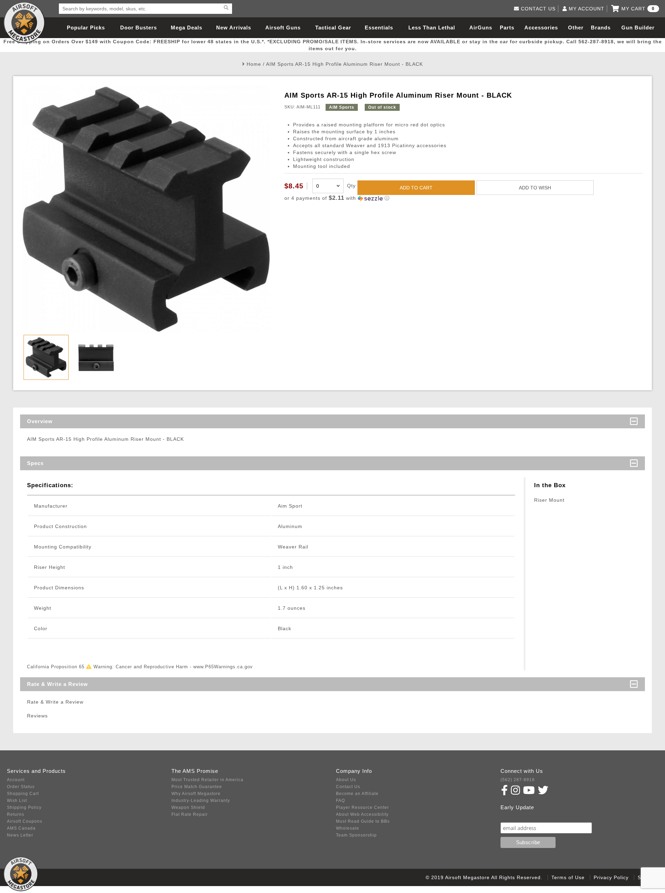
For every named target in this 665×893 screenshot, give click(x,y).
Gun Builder (638, 27)
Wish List (17, 800)
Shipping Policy (24, 807)
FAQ (340, 800)
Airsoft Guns (283, 27)
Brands (601, 27)
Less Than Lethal (431, 27)
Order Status (21, 786)
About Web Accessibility (362, 814)
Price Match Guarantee (196, 786)
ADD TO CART (416, 187)
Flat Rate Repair (189, 814)
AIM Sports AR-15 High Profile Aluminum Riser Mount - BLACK (344, 64)
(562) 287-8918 (517, 779)
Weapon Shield (188, 807)
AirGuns (480, 27)
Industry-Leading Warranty (200, 800)
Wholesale (347, 828)
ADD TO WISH (535, 187)
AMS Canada (21, 828)
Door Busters (138, 27)
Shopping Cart (23, 793)
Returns (15, 814)
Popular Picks (86, 27)
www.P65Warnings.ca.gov (223, 666)
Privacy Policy (611, 877)
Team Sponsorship (356, 835)
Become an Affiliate (357, 793)
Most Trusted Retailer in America (207, 779)
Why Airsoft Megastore (196, 793)
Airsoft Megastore (24, 22)
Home (254, 64)
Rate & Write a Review (57, 684)
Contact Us (348, 786)
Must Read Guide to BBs (363, 821)
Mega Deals (186, 27)
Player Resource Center (362, 807)
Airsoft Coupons (24, 821)
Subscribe (515, 816)
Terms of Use (568, 877)
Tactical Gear (333, 27)
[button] (463, 198)
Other (576, 27)
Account (16, 779)
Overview (40, 421)
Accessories (541, 27)
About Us (346, 779)
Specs (35, 463)
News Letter (20, 835)
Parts (507, 27)
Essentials (379, 27)
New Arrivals (233, 27)
